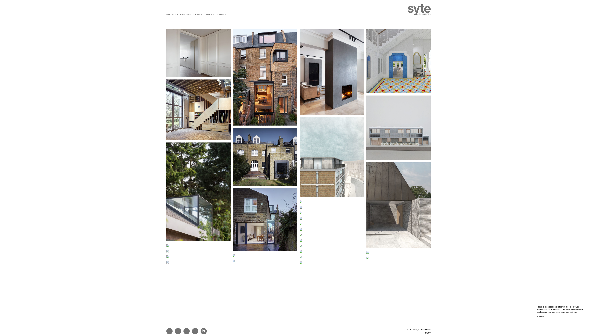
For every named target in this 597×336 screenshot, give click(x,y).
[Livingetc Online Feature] (367, 257)
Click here (552, 309)
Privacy (427, 332)
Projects (172, 14)
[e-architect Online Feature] (234, 260)
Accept (540, 316)
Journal (198, 14)
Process (185, 14)
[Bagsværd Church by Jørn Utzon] (167, 262)
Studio (209, 14)
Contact (221, 14)
